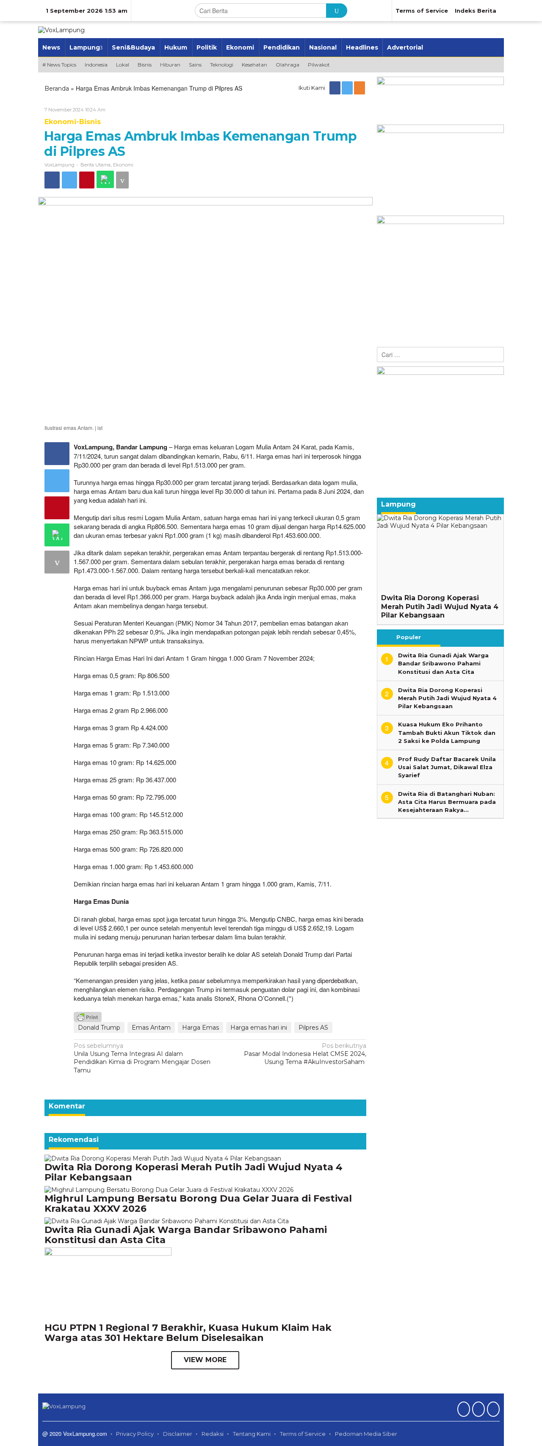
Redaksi (213, 1433)
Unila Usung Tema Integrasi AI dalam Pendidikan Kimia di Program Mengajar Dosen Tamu (142, 1058)
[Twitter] (348, 87)
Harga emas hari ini (258, 1027)
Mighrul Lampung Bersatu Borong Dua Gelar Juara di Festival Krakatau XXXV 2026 (198, 1203)
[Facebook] (335, 87)
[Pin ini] (86, 180)
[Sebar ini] (52, 180)
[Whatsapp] (105, 179)
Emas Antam (151, 1027)
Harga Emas (200, 1027)
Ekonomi (123, 165)
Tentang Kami (252, 1433)
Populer (408, 637)
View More (205, 1360)
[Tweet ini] (69, 180)
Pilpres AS (313, 1027)
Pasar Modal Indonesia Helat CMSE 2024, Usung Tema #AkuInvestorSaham (305, 1054)
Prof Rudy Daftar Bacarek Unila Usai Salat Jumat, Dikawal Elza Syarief (447, 767)
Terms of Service (303, 1433)
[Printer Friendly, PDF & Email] (88, 1016)
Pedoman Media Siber (366, 1433)
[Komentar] (122, 180)
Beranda (56, 88)
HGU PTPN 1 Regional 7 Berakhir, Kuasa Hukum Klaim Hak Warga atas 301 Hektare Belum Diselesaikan (188, 1333)
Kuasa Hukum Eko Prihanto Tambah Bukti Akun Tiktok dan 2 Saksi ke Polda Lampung (446, 732)
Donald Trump (99, 1027)
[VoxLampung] (61, 29)
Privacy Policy (135, 1433)
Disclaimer (177, 1433)
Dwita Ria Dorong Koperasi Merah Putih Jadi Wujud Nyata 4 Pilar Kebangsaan (193, 1172)
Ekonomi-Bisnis (72, 122)
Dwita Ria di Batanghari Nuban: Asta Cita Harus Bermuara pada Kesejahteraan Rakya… (447, 801)
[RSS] (360, 87)
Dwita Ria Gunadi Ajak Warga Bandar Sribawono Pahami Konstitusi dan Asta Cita (185, 1235)
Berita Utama (95, 165)
